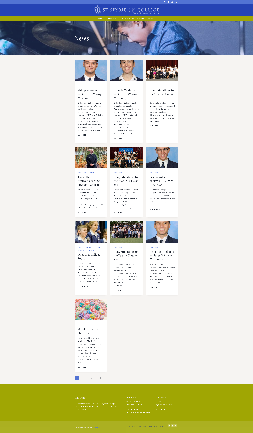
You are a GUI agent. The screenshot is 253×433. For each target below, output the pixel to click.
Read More (83, 135)
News (85, 86)
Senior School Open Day (86, 250)
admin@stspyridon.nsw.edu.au (138, 412)
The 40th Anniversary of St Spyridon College (89, 180)
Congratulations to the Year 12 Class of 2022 (126, 255)
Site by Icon (97, 427)
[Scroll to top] (248, 429)
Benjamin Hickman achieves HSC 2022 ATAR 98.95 (162, 255)
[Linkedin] (168, 2)
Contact (161, 426)
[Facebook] (164, 2)
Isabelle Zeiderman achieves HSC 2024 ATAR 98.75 (126, 94)
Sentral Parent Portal (153, 2)
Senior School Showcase (92, 325)
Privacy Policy (152, 426)
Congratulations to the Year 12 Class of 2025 (162, 94)
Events (80, 86)
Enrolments (138, 426)
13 (95, 378)
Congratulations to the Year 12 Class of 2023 (126, 180)
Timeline (91, 172)
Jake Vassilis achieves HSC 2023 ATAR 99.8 (161, 180)
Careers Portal (140, 2)
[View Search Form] (176, 2)
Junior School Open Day (92, 247)
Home (131, 426)
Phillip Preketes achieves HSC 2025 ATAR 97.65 (89, 94)
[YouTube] (172, 2)
